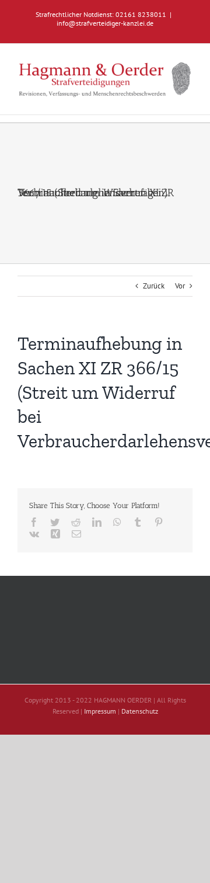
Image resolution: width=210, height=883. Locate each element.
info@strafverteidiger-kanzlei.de (105, 23)
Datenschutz (139, 711)
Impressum (100, 711)
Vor (180, 286)
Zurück (153, 286)
